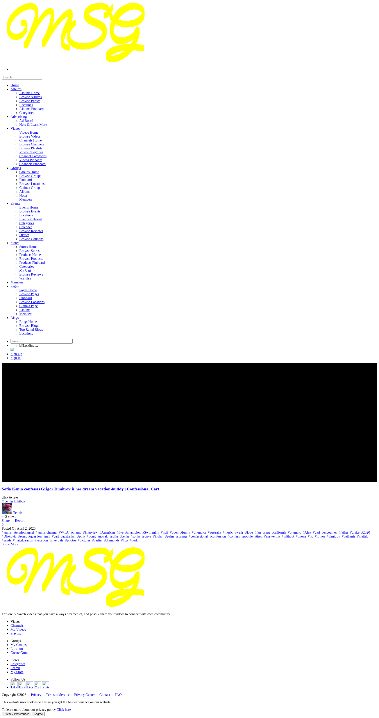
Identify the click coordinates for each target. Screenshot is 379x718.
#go (310, 536)
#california (279, 532)
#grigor (320, 536)
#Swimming (150, 532)
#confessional (198, 536)
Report (19, 520)
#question (35, 536)
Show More (10, 544)
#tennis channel (46, 532)
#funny (185, 532)
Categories (18, 664)
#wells (238, 532)
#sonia (135, 536)
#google (247, 536)
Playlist (16, 633)
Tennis (17, 513)
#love (249, 532)
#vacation (41, 540)
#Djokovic (9, 536)
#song (22, 536)
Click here (64, 709)
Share (6, 520)
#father (343, 532)
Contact (104, 695)
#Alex (307, 532)
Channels (17, 625)
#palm (169, 536)
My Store (17, 672)
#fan (258, 532)
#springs (181, 536)
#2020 (365, 532)
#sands (6, 540)
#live (120, 532)
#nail (46, 536)
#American (107, 532)
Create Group (20, 652)
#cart (55, 536)
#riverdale (56, 540)
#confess (234, 536)
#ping (81, 536)
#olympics (199, 532)
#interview (90, 532)
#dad (316, 532)
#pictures (84, 540)
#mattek (362, 536)
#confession (217, 536)
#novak (102, 536)
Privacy (36, 695)
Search (15, 668)
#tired (258, 536)
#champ (75, 532)
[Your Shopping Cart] (12, 350)
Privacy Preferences (16, 714)
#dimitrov (333, 536)
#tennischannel (23, 532)
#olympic (294, 532)
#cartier (97, 540)
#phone (301, 536)
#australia (214, 532)
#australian (68, 536)
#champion (133, 532)
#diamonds (111, 540)
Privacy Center (84, 695)
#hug (124, 540)
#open (174, 532)
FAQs (119, 695)
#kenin (124, 536)
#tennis (7, 532)
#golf (164, 532)
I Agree (38, 714)
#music (228, 532)
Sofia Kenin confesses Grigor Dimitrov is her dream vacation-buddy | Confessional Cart (80, 489)
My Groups (19, 645)
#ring (266, 532)
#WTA (64, 532)
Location (17, 649)
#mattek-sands (23, 540)
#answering (272, 536)
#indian (158, 536)
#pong (91, 536)
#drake (354, 532)
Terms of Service (58, 695)
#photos (70, 540)
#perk (134, 540)
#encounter (329, 532)
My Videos (18, 629)
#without (288, 536)
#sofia (113, 536)
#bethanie (348, 536)
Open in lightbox (13, 501)
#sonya (146, 536)
